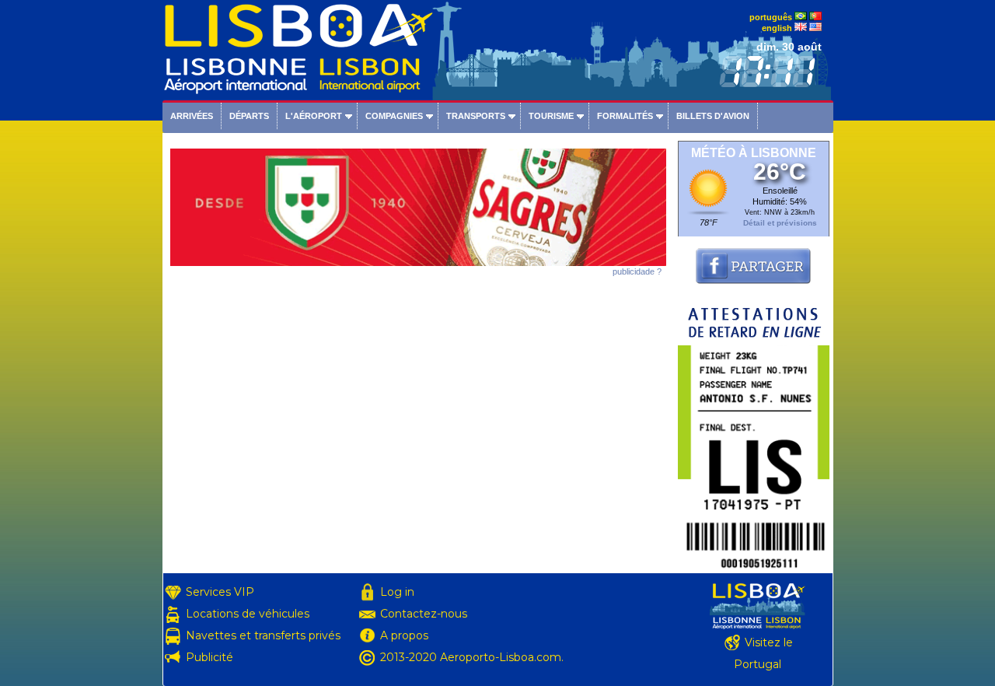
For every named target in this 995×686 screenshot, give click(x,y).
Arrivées (191, 116)
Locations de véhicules (247, 614)
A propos (404, 635)
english (777, 28)
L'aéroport (313, 116)
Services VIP (220, 592)
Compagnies (394, 116)
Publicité (209, 657)
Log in (397, 592)
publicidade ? (637, 271)
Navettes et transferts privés (263, 635)
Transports (475, 116)
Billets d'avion (712, 116)
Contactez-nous (423, 614)
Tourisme (551, 116)
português (770, 17)
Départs (249, 116)
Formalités (625, 116)
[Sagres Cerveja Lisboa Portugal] (418, 263)
